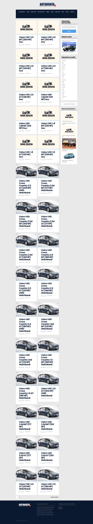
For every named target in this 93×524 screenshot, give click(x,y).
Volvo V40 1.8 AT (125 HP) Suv (26, 154)
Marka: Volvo (27, 44)
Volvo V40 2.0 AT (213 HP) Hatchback (26, 486)
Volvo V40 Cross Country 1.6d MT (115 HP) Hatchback (47, 324)
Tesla (63, 95)
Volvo (63, 98)
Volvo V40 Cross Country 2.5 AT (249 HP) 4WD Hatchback (25, 186)
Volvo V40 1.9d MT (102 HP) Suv (25, 126)
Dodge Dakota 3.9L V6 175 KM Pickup (44, 511)
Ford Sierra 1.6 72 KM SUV (67, 121)
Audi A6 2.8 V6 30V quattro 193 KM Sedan (45, 507)
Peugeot (63, 84)
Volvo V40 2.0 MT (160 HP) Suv (48, 39)
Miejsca (47, 11)
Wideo (52, 11)
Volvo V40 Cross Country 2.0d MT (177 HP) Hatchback (48, 185)
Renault (63, 87)
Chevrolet (64, 64)
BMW (63, 63)
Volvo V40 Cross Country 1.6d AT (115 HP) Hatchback (25, 360)
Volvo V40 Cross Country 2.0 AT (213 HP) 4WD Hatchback (25, 289)
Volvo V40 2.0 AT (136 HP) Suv (26, 97)
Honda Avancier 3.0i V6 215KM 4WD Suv (45, 512)
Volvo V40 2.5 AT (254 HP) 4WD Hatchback (48, 392)
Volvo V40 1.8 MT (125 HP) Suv (48, 126)
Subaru (63, 92)
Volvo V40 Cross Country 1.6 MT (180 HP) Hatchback (47, 360)
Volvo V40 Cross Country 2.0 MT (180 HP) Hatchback (47, 255)
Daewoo (63, 69)
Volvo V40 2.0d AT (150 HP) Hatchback (47, 457)
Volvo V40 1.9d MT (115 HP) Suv (47, 97)
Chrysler (63, 66)
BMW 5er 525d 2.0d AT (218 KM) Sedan (45, 514)
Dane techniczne (41, 11)
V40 (29, 44)
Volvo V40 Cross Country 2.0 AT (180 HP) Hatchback (47, 288)
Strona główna (22, 11)
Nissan (63, 81)
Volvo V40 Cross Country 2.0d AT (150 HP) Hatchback (26, 255)
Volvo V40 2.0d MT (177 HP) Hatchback (25, 425)
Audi (63, 61)
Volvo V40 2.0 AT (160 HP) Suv (48, 68)
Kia (62, 78)
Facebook (60, 507)
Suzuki (63, 93)
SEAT (63, 90)
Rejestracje (57, 11)
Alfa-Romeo (64, 60)
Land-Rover (64, 79)
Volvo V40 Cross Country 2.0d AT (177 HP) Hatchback (48, 221)
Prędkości (72, 11)
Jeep (63, 76)
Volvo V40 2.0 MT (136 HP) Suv (26, 68)
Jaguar (63, 75)
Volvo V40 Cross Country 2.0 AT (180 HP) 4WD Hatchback (25, 325)
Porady (27, 11)
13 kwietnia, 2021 (21, 44)
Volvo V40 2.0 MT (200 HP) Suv (26, 39)
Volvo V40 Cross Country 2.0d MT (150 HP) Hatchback (26, 221)
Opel (63, 82)
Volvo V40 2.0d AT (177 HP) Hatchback (25, 457)
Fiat (62, 70)
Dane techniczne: (68, 109)
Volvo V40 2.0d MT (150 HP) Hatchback (47, 425)
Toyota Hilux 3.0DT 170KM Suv (68, 52)
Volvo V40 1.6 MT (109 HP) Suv (48, 154)
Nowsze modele (54, 497)
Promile (67, 11)
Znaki (63, 11)
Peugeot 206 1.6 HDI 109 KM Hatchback (45, 509)
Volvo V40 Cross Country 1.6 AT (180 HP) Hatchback (26, 393)
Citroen (63, 67)
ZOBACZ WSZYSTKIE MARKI (69, 104)
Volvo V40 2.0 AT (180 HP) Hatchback (48, 486)
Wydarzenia (33, 11)
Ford (63, 72)
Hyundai (63, 73)
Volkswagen (64, 96)
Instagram (60, 508)
